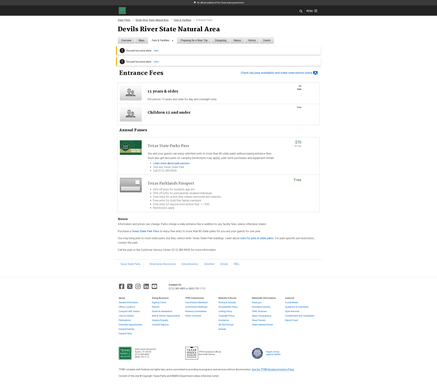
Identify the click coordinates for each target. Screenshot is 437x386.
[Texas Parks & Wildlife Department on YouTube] (154, 286)
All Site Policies (226, 324)
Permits (155, 307)
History (252, 40)
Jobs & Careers (126, 315)
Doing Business (189, 264)
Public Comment (193, 315)
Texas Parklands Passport (171, 184)
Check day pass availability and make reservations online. (277, 72)
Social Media (291, 302)
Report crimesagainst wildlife (273, 353)
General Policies (126, 329)
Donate (224, 264)
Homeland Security (261, 307)
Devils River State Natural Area (152, 20)
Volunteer (209, 264)
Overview (126, 40)
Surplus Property (160, 320)
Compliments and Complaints (299, 315)
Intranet (222, 329)
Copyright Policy (226, 315)
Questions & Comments (296, 307)
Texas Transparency (261, 315)
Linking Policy (225, 311)
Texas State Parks (130, 264)
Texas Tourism (259, 320)
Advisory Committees (195, 311)
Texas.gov (257, 302)
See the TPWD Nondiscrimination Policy (273, 369)
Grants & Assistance (162, 311)
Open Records (292, 311)
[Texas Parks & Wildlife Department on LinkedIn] (146, 286)
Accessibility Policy (227, 307)
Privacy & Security (227, 302)
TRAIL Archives (259, 311)
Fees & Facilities (182, 20)
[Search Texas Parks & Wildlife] (301, 11)
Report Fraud (291, 320)
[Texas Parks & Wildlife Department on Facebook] (122, 286)
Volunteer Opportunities (130, 324)
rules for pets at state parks (256, 238)
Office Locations (127, 307)
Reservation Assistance (163, 264)
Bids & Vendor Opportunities (166, 315)
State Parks (124, 20)
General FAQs (125, 333)
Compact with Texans (129, 311)
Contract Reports (160, 324)
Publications (125, 320)
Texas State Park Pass (145, 231)
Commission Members (196, 302)
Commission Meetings (196, 307)
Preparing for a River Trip (194, 40)
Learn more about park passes (171, 163)
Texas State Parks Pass (168, 146)
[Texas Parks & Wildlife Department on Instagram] (138, 286)
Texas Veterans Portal (262, 324)
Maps (141, 40)
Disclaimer (223, 320)
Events (266, 40)
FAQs (236, 264)
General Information (128, 302)
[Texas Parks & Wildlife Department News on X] (130, 286)
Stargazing (220, 40)
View (156, 50)
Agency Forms (159, 302)
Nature (237, 40)
